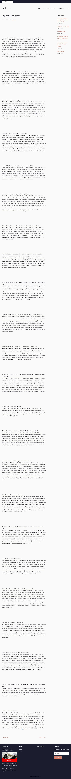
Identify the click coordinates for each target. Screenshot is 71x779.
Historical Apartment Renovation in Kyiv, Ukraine (62, 44)
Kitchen (14, 20)
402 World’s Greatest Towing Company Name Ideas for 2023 (62, 20)
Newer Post (42, 737)
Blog (39, 8)
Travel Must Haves (61, 31)
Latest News (5, 746)
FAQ (68, 8)
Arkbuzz (39, 776)
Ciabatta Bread (60, 51)
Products (61, 8)
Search (20, 749)
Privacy (20, 751)
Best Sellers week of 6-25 (63, 26)
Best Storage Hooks (48, 8)
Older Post (5, 737)
